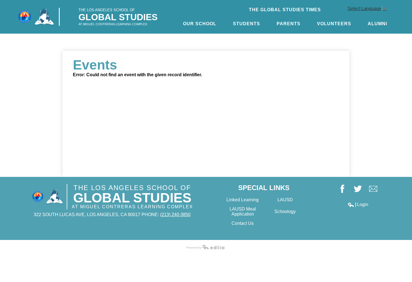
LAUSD (285, 199)
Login (358, 204)
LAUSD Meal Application (243, 211)
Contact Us (243, 223)
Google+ (373, 189)
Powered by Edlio (206, 247)
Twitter (358, 189)
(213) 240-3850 (175, 214)
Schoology (285, 211)
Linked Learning (242, 199)
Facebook (342, 189)
